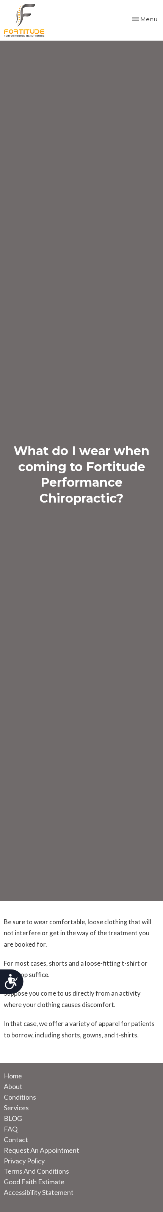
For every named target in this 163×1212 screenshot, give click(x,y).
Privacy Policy (24, 1161)
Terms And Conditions (36, 1171)
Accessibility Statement (39, 1192)
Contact (16, 1139)
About (13, 1086)
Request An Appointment (41, 1150)
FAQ (10, 1129)
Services (16, 1107)
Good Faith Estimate (34, 1181)
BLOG (13, 1118)
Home (13, 1076)
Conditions (20, 1097)
